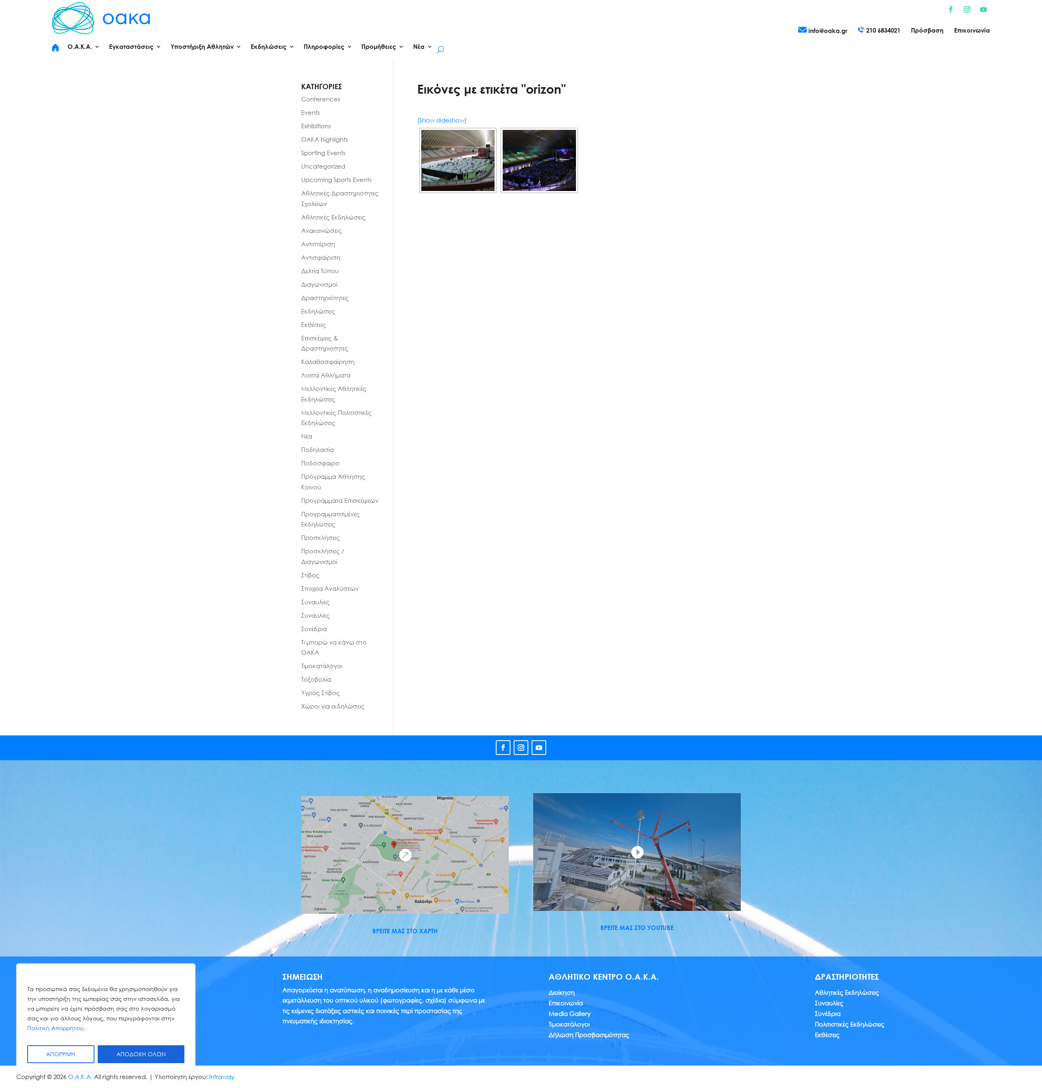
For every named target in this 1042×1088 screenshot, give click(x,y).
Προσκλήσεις (320, 537)
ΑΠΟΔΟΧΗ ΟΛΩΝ (141, 1054)
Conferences (320, 99)
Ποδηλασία (317, 449)
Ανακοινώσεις (321, 230)
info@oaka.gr (827, 30)
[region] (105, 1017)
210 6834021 (882, 30)
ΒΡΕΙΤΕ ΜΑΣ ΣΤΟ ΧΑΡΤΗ (405, 930)
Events (310, 112)
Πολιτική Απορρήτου (55, 1028)
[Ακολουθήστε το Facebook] (950, 9)
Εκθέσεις (313, 324)
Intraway (221, 1077)
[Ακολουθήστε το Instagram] (967, 9)
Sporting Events (323, 153)
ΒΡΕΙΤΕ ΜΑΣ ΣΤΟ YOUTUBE (637, 927)
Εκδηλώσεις (318, 311)
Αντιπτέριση (318, 244)
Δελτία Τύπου (320, 271)
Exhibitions (316, 126)
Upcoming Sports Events (336, 179)
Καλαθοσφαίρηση (328, 362)
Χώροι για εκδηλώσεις (333, 706)
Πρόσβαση (927, 30)
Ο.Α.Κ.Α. (80, 1077)
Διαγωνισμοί (319, 284)
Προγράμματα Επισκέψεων (340, 500)
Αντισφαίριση (320, 257)
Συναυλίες (315, 602)
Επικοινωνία (972, 30)
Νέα (306, 436)
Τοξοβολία (316, 679)
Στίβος (310, 575)
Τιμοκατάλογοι (321, 666)
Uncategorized (323, 166)
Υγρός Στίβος (320, 693)
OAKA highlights (324, 139)
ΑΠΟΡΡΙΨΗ (60, 1054)
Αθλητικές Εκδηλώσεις (333, 217)
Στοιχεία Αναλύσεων (330, 588)
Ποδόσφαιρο (320, 463)
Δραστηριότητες (324, 298)
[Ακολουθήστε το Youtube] (983, 9)
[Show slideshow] (441, 120)
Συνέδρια (314, 629)
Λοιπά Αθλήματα (325, 375)
